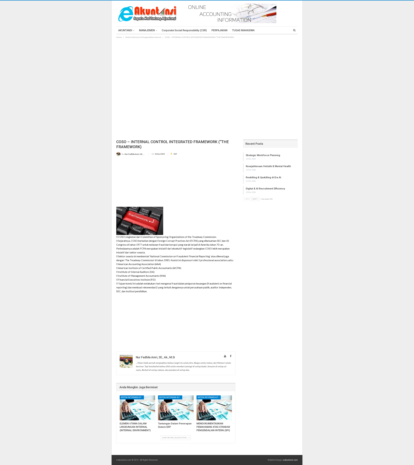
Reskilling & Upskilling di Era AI (263, 177)
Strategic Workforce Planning (263, 155)
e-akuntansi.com (290, 460)
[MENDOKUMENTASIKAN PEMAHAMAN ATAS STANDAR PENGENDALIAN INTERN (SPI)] (214, 407)
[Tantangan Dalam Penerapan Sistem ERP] (175, 407)
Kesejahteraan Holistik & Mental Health (268, 166)
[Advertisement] (207, 63)
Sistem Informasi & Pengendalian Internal (132, 397)
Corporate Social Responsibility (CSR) (184, 30)
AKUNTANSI (125, 30)
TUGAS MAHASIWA (243, 30)
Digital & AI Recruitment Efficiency (265, 188)
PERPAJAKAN (219, 30)
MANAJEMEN (147, 30)
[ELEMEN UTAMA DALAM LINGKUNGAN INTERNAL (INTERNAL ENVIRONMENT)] (137, 407)
